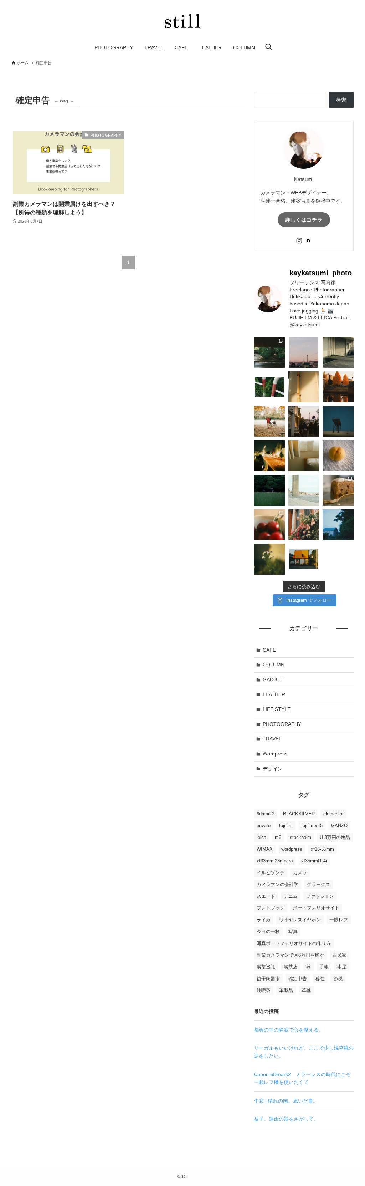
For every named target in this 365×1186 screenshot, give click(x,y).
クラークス (318, 884)
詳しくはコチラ (304, 220)
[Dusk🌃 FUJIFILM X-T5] (338, 421)
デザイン (273, 769)
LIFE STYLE (277, 709)
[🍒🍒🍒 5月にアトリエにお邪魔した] (269, 524)
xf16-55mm (322, 849)
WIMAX (265, 849)
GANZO (339, 825)
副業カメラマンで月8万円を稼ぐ (290, 955)
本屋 (341, 966)
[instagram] (299, 240)
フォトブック (270, 908)
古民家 (339, 955)
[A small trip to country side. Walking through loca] (303, 559)
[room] (308, 240)
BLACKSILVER (299, 813)
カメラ (300, 872)
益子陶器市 (268, 978)
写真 (293, 931)
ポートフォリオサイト (316, 908)
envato (264, 825)
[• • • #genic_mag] (338, 524)
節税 (338, 978)
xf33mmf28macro (275, 861)
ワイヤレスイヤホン (300, 919)
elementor (333, 813)
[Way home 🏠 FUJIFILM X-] (269, 455)
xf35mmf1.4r (314, 861)
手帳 (324, 966)
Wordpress (275, 754)
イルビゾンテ (270, 872)
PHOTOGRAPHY (282, 724)
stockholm (300, 837)
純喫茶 (264, 990)
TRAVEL (272, 739)
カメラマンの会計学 (277, 884)
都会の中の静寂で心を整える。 (289, 1030)
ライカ (264, 919)
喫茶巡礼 (266, 966)
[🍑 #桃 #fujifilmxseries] (338, 455)
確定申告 (297, 978)
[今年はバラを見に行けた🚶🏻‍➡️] (303, 524)
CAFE (269, 650)
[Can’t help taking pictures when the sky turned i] (303, 352)
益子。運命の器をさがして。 (286, 1119)
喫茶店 (291, 966)
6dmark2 (265, 813)
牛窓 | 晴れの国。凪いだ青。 (286, 1101)
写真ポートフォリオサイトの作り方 (294, 943)
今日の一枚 (268, 931)
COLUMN (273, 664)
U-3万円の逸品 (335, 837)
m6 (278, 837)
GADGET (273, 679)
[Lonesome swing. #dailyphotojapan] (269, 490)
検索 (341, 100)
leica (261, 837)
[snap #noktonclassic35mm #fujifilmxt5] (303, 386)
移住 (320, 978)
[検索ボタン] (268, 47)
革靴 (306, 990)
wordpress (291, 849)
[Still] (182, 21)
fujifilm (286, 825)
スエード (266, 896)
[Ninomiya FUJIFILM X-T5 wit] (303, 490)
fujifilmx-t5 (312, 825)
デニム (291, 896)
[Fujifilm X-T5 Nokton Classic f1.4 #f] (269, 386)
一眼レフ (338, 919)
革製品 (286, 990)
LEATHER (274, 694)
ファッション (320, 896)
